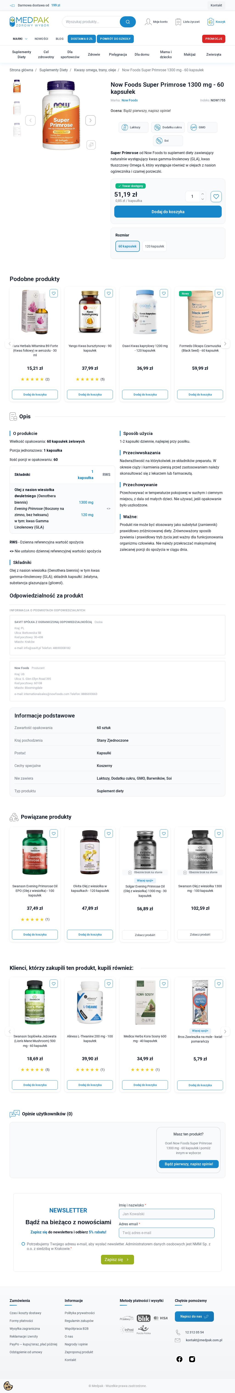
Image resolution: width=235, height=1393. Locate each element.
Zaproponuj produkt (79, 1352)
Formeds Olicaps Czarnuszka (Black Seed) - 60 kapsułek (200, 348)
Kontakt (216, 5)
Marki (18, 38)
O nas (69, 1336)
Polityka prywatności (80, 1313)
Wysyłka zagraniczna (25, 1328)
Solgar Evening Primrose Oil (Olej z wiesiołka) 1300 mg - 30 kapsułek (145, 891)
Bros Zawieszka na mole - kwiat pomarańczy (200, 1039)
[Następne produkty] (225, 1031)
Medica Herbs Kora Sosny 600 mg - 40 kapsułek (145, 1038)
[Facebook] (179, 1359)
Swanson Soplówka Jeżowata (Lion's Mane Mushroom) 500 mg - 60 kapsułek (35, 1041)
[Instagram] (192, 1359)
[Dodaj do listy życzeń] (216, 196)
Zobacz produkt (145, 935)
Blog (60, 38)
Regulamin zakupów (79, 1321)
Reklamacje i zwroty (24, 1336)
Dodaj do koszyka (168, 211)
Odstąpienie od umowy (26, 1352)
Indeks (205, 100)
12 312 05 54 (194, 1332)
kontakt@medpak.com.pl (204, 1340)
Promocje (213, 38)
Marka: (115, 100)
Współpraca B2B (77, 1328)
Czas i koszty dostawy (25, 1313)
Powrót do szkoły (115, 38)
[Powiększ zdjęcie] (91, 144)
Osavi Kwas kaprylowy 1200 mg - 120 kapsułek (145, 348)
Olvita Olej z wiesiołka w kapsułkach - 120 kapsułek (90, 888)
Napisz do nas (191, 1316)
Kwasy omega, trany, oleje (95, 70)
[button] (214, 22)
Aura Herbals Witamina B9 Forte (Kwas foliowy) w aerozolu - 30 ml (35, 350)
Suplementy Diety (53, 70)
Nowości (41, 38)
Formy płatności (21, 1321)
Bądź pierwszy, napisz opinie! (189, 1164)
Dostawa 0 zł (82, 38)
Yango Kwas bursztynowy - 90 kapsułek (90, 348)
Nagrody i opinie (76, 1344)
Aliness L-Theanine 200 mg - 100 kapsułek (90, 1038)
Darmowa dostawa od (39, 5)
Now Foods (130, 100)
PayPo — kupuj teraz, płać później (33, 1344)
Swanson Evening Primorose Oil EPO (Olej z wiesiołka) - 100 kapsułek (34, 890)
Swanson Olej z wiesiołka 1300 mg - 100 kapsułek (200, 888)
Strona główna (21, 70)
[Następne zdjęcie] (90, 120)
